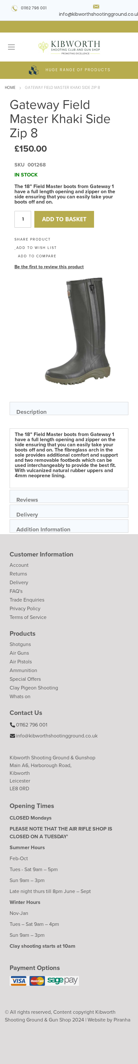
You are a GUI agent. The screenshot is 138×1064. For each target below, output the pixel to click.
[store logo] (69, 47)
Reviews (27, 499)
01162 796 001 (34, 8)
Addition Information (43, 529)
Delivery (27, 514)
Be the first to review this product (49, 266)
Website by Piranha (109, 1019)
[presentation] (69, 408)
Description (31, 411)
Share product (32, 239)
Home (10, 88)
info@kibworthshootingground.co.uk (57, 735)
